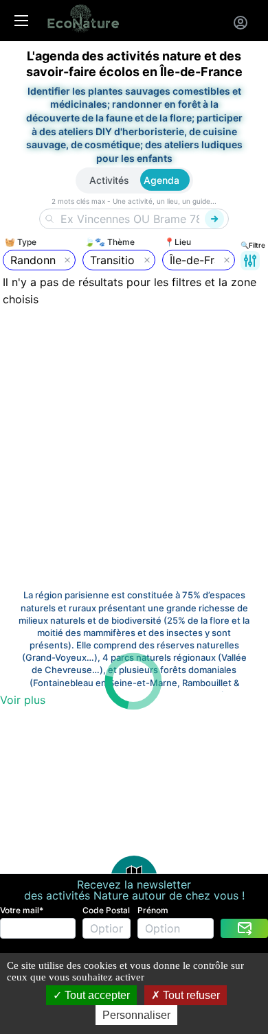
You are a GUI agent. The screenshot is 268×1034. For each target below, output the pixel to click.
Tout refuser (190, 995)
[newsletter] (244, 928)
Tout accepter (96, 995)
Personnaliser (136, 1015)
